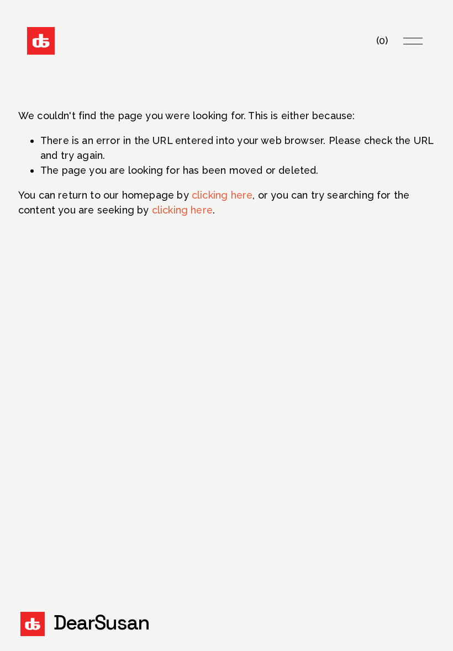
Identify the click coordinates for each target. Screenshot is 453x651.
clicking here (222, 195)
